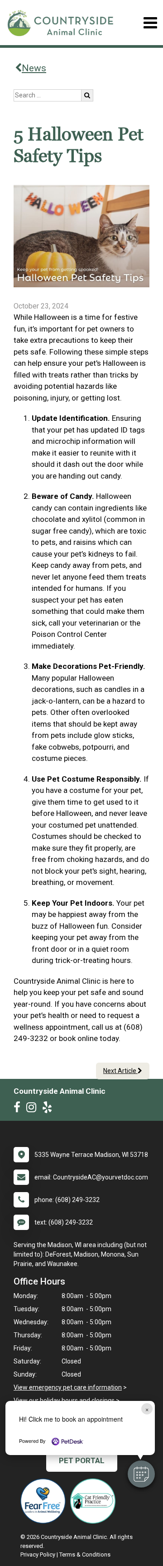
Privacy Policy (37, 1554)
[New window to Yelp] (49, 1109)
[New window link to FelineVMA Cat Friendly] (95, 1501)
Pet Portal (82, 1460)
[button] (141, 1474)
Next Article (120, 1070)
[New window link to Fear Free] (45, 1501)
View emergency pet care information (68, 1387)
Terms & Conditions (84, 1554)
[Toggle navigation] (150, 23)
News (34, 68)
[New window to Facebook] (19, 1109)
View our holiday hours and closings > (67, 1400)
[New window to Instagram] (33, 1109)
